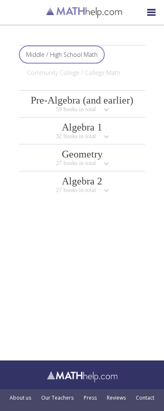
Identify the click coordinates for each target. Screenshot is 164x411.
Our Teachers (57, 398)
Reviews (116, 398)
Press (90, 398)
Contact (145, 398)
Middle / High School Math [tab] (62, 55)
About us (20, 398)
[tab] (82, 103)
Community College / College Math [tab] (73, 73)
